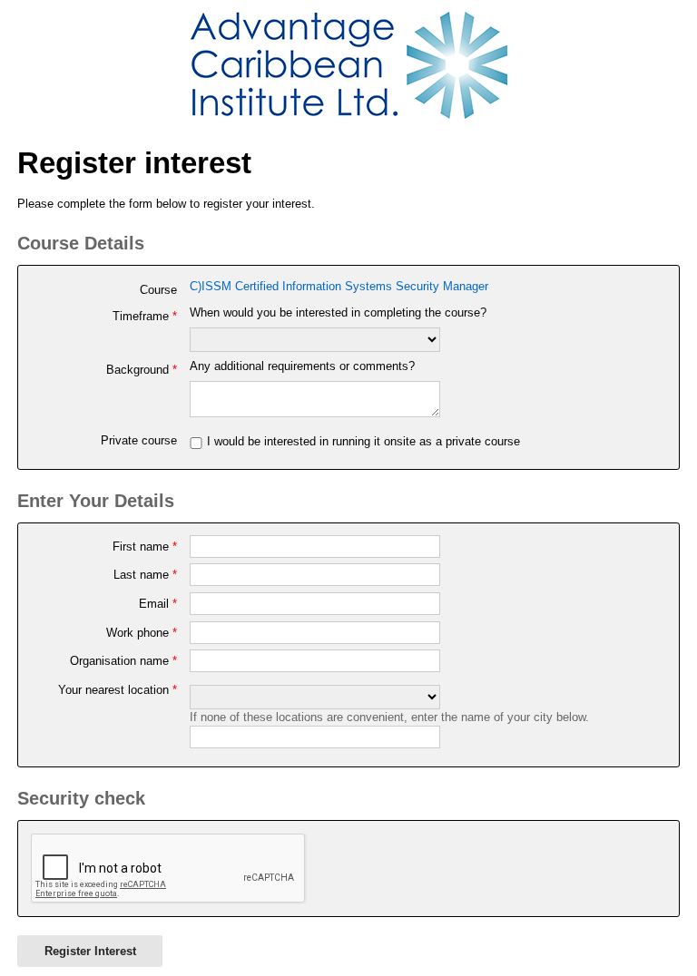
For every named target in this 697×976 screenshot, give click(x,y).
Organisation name (123, 661)
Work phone (141, 632)
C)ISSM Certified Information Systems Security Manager (339, 286)
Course (158, 290)
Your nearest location (117, 690)
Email (158, 603)
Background (141, 369)
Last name (145, 574)
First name (145, 546)
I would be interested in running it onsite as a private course (363, 441)
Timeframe (145, 316)
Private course (139, 440)
